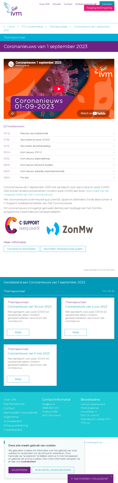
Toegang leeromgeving (99, 7)
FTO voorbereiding (32, 26)
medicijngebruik (94, 442)
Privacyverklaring (16, 425)
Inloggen (107, 4)
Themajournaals (58, 26)
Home (11, 26)
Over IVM (44, 4)
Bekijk (18, 332)
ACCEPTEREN (19, 470)
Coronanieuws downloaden (21, 249)
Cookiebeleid (13, 430)
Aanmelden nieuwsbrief (20, 412)
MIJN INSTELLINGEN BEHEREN (53, 470)
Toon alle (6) (108, 291)
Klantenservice (14, 404)
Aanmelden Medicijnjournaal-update (63, 249)
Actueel (57, 4)
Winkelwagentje (84, 4)
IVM (22, 9)
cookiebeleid (28, 461)
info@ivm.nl (48, 404)
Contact (68, 4)
